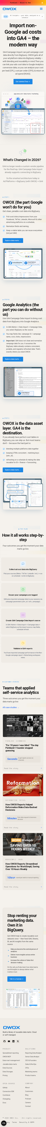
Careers (28, 1102)
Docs (4, 1103)
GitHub (5, 1088)
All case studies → (11, 707)
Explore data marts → (13, 240)
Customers (29, 1091)
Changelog (6, 1099)
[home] (9, 9)
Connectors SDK (8, 1091)
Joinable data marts (10, 1064)
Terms (14, 1122)
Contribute (6, 1095)
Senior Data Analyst (32, 1057)
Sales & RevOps (30, 1064)
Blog (26, 1095)
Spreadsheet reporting (11, 1053)
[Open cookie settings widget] (3, 1123)
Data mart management (11, 1060)
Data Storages (8, 1072)
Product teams (30, 1075)
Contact (28, 1106)
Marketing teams (31, 1072)
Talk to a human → (16, 979)
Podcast (28, 1099)
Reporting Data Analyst (33, 1053)
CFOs (27, 1068)
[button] (41, 8)
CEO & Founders (31, 1060)
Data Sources (7, 1068)
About (27, 1087)
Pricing (5, 1075)
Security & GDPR (26, 1122)
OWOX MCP (7, 1057)
